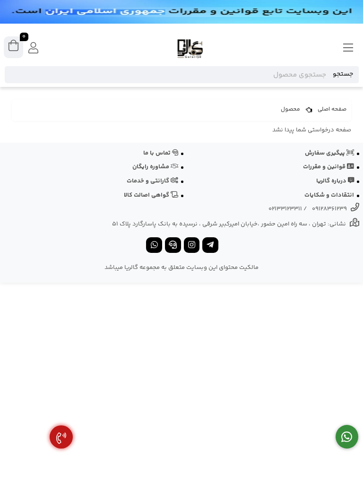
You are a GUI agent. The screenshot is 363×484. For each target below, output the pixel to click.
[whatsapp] (154, 246)
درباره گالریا (332, 181)
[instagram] (192, 246)
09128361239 (329, 209)
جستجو (343, 74)
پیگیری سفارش (325, 153)
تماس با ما (157, 153)
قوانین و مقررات (325, 167)
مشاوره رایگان (151, 167)
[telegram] (210, 246)
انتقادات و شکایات (329, 195)
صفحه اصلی (332, 109)
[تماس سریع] (61, 437)
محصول (290, 109)
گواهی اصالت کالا (147, 195)
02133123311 (285, 209)
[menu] (348, 48)
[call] (173, 246)
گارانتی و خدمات (149, 181)
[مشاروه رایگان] (347, 437)
